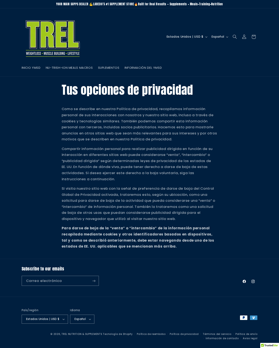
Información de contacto (222, 338)
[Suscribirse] (93, 281)
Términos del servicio (217, 334)
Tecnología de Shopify (118, 334)
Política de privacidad (184, 334)
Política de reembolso (151, 334)
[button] (234, 37)
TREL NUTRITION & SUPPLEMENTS (81, 334)
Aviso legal (250, 338)
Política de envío (246, 334)
